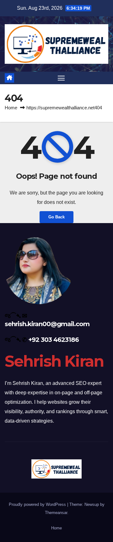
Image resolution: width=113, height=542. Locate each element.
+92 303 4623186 (53, 339)
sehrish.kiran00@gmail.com (47, 324)
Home (11, 107)
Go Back (56, 217)
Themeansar (56, 512)
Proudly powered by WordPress (38, 504)
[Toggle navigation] (61, 78)
